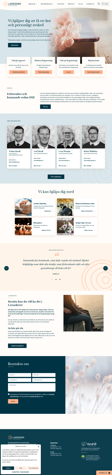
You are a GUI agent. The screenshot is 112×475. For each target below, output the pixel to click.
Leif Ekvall (38, 151)
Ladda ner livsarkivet (17, 346)
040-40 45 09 (62, 158)
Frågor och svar (88, 230)
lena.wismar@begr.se (64, 160)
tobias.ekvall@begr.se (14, 162)
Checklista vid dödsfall (18, 72)
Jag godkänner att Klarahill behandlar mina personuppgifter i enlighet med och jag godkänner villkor (32, 395)
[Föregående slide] (6, 268)
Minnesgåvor (37, 223)
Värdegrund (47, 211)
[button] (38, 446)
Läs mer (68, 72)
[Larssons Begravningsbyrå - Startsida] (16, 437)
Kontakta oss (90, 4)
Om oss (80, 4)
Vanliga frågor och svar (83, 223)
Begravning (32, 4)
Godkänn (8, 468)
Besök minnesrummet (94, 72)
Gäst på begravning (46, 4)
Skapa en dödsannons (87, 211)
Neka (20, 468)
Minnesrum (71, 4)
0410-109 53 (12, 160)
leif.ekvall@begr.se (38, 160)
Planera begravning (43, 72)
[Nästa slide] (105, 268)
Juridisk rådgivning (39, 204)
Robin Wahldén (90, 151)
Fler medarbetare (56, 177)
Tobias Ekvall (14, 151)
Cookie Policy (15, 472)
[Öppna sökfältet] (99, 4)
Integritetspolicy (24, 472)
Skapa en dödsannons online (85, 204)
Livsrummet (60, 4)
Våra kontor (14, 45)
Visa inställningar (33, 468)
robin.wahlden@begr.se (90, 160)
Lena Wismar (64, 151)
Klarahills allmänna (34, 396)
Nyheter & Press (46, 230)
